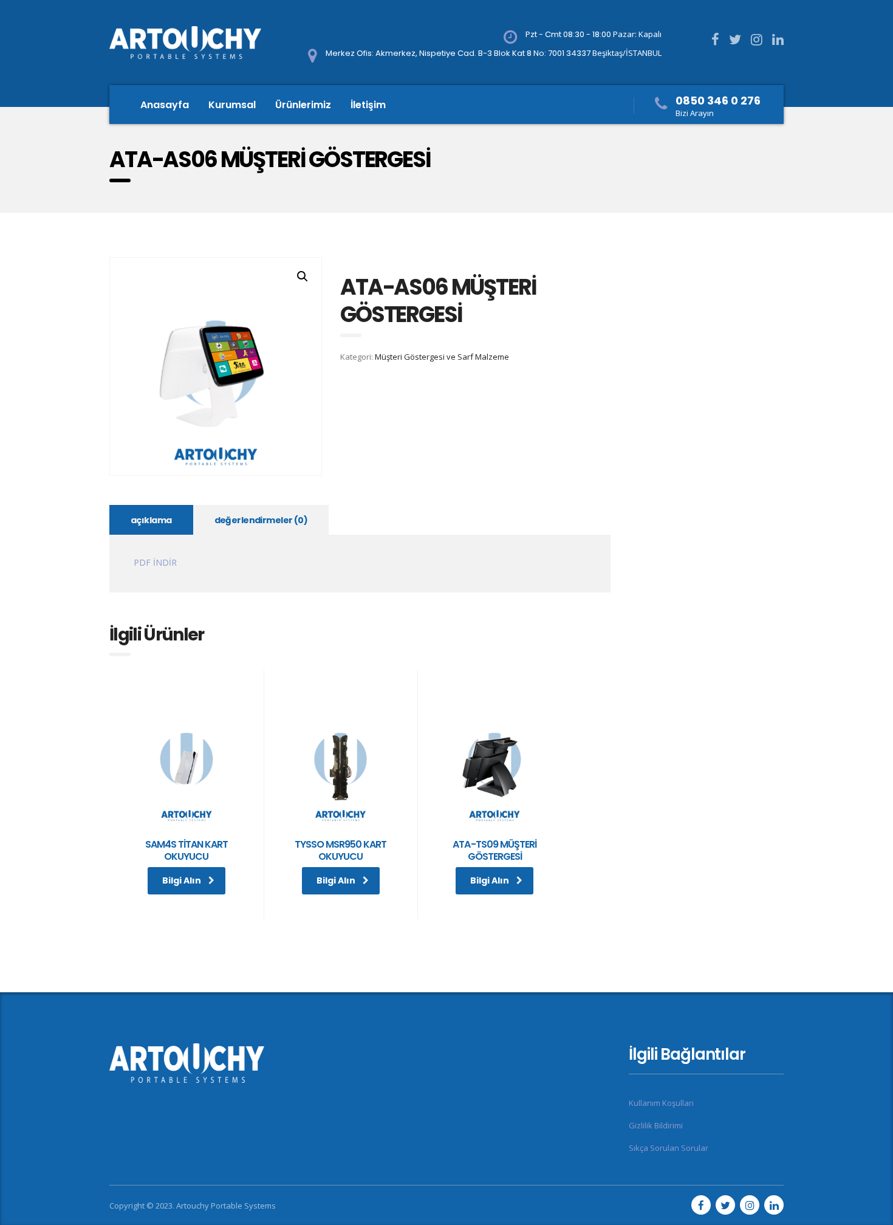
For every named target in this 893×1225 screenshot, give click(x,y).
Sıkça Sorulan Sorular (668, 1147)
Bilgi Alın (181, 880)
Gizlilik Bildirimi (656, 1125)
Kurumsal (232, 105)
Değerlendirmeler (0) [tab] (261, 520)
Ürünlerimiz (303, 105)
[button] (302, 276)
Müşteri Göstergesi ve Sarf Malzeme (442, 356)
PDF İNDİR (155, 562)
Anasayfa (164, 105)
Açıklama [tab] (151, 520)
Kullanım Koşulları (661, 1102)
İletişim (368, 105)
